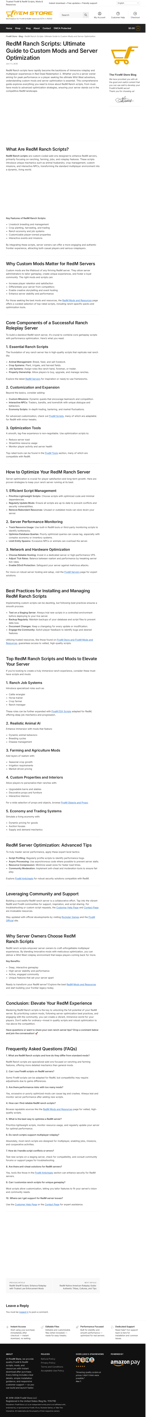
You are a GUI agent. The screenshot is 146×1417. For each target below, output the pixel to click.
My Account (99, 17)
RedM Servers (32, 378)
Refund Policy (48, 1359)
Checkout (135, 17)
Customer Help (118, 17)
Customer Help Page (67, 907)
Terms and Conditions (52, 1366)
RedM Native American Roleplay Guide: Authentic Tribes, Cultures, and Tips (78, 1287)
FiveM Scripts (56, 416)
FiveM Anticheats (24, 878)
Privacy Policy (48, 1362)
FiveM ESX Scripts (61, 711)
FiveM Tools (51, 453)
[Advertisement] (53, 115)
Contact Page (91, 907)
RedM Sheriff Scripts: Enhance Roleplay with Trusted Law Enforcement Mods (27, 1287)
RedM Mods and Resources (77, 300)
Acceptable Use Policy (52, 1370)
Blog (21, 36)
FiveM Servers (72, 572)
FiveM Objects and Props (74, 802)
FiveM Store (11, 36)
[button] (134, 28)
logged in (24, 1312)
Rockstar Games (70, 917)
